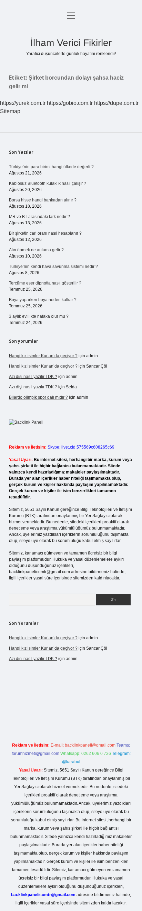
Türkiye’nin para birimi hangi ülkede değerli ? (51, 166)
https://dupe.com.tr (116, 103)
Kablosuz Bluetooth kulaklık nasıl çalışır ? (47, 183)
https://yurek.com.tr (22, 103)
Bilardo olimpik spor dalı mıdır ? (38, 397)
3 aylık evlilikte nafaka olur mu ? (39, 316)
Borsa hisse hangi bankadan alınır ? (43, 200)
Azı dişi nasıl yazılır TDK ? (33, 376)
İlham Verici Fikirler (71, 42)
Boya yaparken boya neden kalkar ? (43, 299)
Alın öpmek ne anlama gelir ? (36, 249)
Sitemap (10, 111)
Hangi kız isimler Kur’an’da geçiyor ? (43, 355)
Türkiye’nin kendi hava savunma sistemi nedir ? (53, 266)
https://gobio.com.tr (70, 103)
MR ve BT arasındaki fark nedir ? (39, 216)
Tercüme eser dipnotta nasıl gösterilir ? (45, 283)
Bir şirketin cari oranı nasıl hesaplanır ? (45, 233)
